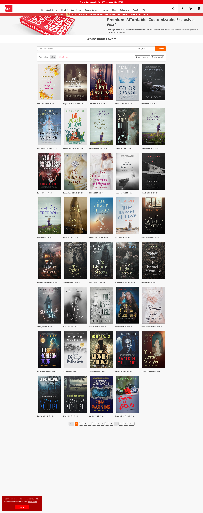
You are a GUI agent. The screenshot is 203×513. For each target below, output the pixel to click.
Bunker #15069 (42, 416)
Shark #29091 (94, 282)
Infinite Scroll (158, 57)
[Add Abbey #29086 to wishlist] (57, 317)
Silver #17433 (68, 327)
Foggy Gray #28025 (70, 193)
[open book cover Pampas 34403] (49, 83)
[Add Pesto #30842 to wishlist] (84, 228)
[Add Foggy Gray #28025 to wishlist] (84, 184)
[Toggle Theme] (173, 8)
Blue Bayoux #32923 (44, 148)
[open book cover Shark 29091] (101, 261)
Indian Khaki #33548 (148, 371)
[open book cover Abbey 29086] (49, 305)
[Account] (190, 8)
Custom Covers (91, 10)
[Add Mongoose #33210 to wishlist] (110, 228)
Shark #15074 (68, 416)
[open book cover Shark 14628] (153, 83)
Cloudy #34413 (146, 193)
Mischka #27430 (121, 104)
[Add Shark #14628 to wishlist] (162, 94)
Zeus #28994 (145, 282)
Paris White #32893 (96, 148)
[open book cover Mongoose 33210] (101, 216)
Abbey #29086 (42, 327)
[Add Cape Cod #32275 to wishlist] (136, 184)
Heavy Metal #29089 (122, 282)
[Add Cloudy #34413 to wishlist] (162, 184)
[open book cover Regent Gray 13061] (127, 395)
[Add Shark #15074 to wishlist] (84, 407)
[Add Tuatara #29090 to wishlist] (84, 273)
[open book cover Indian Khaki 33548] (153, 350)
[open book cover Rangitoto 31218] (153, 127)
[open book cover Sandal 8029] (101, 395)
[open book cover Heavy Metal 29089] (127, 261)
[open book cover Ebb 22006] (101, 172)
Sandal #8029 (94, 416)
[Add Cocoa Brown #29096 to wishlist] (57, 273)
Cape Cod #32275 (121, 193)
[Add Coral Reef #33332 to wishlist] (162, 228)
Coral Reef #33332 (147, 238)
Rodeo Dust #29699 (44, 371)
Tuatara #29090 (68, 282)
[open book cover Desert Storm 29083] (75, 127)
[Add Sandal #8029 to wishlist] (110, 407)
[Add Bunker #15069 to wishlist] (57, 407)
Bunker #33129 (120, 327)
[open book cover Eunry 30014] (49, 172)
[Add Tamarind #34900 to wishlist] (110, 94)
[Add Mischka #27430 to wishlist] (136, 94)
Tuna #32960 (67, 371)
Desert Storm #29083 (71, 148)
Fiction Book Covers (49, 10)
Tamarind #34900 (95, 104)
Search (161, 49)
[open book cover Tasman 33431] (127, 127)
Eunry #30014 (42, 193)
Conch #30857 (42, 238)
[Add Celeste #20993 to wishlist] (110, 317)
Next (131, 424)
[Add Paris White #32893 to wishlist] (110, 139)
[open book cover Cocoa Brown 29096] (49, 261)
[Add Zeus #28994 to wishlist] (162, 273)
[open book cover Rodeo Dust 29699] (49, 350)
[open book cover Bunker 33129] (127, 305)
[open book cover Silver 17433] (75, 305)
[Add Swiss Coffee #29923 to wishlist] (162, 317)
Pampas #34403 (43, 104)
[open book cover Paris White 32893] (101, 127)
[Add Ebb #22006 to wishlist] (110, 184)
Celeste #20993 (94, 327)
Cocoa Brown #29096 (44, 282)
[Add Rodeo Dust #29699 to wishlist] (57, 362)
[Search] (182, 8)
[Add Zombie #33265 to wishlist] (110, 362)
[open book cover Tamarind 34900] (101, 83)
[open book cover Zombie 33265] (101, 350)
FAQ (143, 10)
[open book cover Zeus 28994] (153, 261)
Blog (114, 10)
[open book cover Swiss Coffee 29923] (153, 305)
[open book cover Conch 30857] (49, 216)
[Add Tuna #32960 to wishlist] (84, 362)
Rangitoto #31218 (147, 148)
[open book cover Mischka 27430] (127, 83)
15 (125, 424)
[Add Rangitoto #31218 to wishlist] (162, 139)
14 (120, 424)
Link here (122, 32)
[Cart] (199, 8)
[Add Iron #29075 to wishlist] (136, 228)
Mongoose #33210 (96, 238)
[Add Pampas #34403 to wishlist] (57, 94)
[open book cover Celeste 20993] (101, 305)
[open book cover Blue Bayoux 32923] (49, 127)
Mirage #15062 (120, 371)
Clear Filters (63, 57)
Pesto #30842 (68, 238)
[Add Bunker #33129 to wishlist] (136, 317)
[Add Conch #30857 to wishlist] (57, 228)
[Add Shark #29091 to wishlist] (110, 273)
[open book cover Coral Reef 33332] (153, 216)
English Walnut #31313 (71, 104)
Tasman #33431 (121, 148)
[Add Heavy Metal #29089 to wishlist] (136, 273)
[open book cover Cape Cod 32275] (127, 172)
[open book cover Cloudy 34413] (153, 172)
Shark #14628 (146, 104)
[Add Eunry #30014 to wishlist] (57, 184)
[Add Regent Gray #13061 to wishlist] (136, 407)
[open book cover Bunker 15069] (49, 395)
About (135, 10)
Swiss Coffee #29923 (148, 327)
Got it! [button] (22, 507)
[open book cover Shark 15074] (75, 395)
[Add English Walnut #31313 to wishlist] (84, 94)
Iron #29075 (119, 238)
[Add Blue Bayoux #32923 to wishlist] (57, 139)
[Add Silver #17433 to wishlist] (84, 317)
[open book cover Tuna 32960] (75, 350)
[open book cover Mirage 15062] (127, 350)
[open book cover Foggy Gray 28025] (75, 172)
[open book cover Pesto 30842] (75, 216)
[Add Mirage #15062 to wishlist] (136, 362)
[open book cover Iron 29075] (127, 216)
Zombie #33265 (94, 371)
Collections (124, 10)
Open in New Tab (143, 57)
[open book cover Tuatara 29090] (75, 261)
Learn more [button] (32, 502)
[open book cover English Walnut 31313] (75, 83)
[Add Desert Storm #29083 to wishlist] (84, 139)
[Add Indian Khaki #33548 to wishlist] (162, 362)
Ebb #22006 (93, 193)
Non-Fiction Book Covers (71, 10)
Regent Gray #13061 (122, 416)
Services (105, 10)
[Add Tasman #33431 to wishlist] (136, 139)
